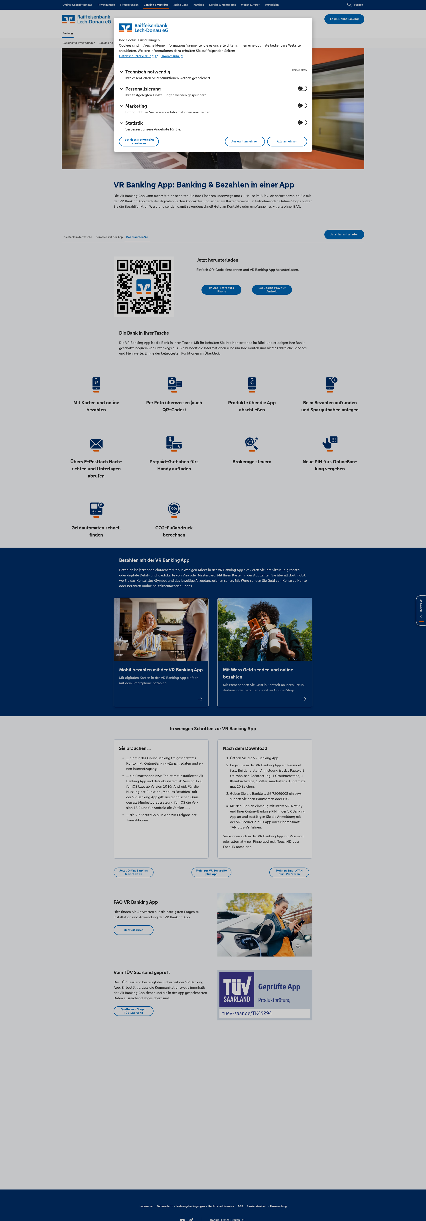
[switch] (302, 88)
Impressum (170, 56)
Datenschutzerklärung (136, 56)
